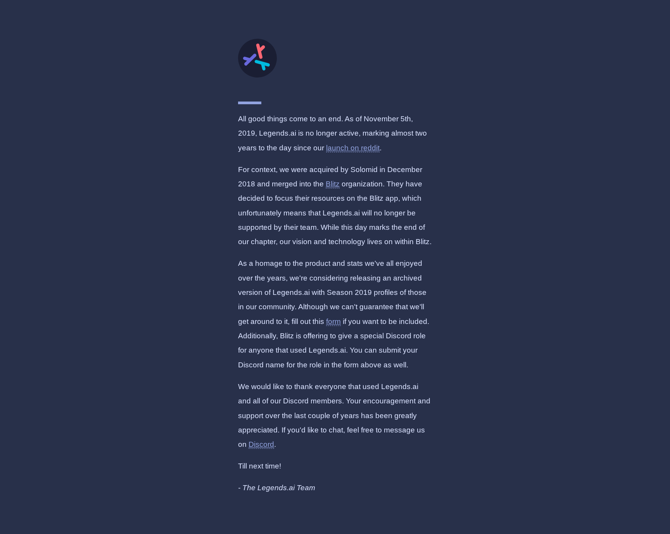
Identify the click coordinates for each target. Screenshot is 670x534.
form (333, 321)
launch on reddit (353, 148)
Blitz (333, 184)
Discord (261, 444)
